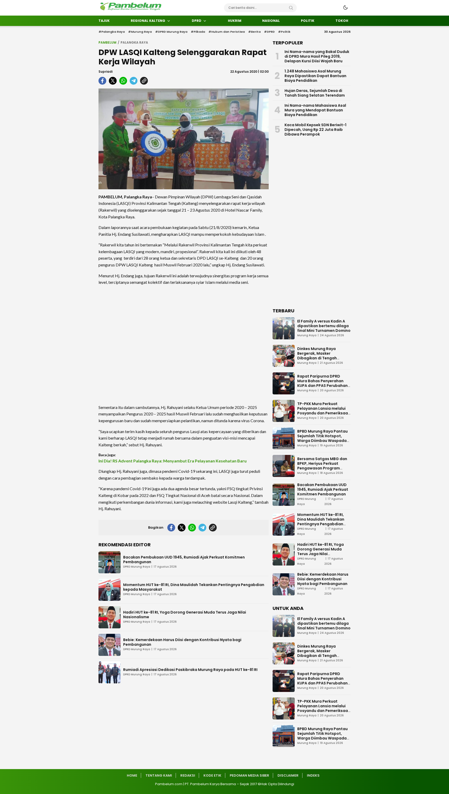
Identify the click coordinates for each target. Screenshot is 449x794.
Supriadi (105, 71)
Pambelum (107, 42)
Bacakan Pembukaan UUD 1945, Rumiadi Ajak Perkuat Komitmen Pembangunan (184, 559)
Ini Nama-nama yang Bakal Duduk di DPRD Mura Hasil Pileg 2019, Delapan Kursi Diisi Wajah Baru (317, 56)
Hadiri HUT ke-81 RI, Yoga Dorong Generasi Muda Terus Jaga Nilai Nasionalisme (184, 615)
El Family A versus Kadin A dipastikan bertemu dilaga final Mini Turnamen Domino (324, 326)
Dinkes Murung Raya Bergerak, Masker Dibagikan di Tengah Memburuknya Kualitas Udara (319, 358)
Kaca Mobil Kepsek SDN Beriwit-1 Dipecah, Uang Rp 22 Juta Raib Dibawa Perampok (315, 129)
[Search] (291, 7)
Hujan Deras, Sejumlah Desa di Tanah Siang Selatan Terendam (315, 93)
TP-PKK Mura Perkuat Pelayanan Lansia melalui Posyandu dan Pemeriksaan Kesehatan (323, 410)
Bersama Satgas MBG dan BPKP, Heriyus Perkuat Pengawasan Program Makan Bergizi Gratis (322, 465)
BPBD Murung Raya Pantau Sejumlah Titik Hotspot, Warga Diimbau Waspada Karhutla (322, 438)
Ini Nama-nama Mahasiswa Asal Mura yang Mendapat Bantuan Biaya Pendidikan (315, 110)
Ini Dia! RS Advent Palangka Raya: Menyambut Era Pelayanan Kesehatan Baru (172, 460)
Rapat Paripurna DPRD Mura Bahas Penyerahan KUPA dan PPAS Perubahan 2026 (322, 383)
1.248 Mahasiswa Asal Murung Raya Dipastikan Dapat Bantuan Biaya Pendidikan (315, 76)
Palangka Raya (134, 42)
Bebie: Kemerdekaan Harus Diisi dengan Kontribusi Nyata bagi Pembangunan (182, 642)
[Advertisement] (183, 345)
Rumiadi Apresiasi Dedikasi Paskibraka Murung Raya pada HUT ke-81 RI (190, 669)
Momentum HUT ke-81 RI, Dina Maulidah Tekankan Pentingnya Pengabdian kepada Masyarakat (193, 587)
